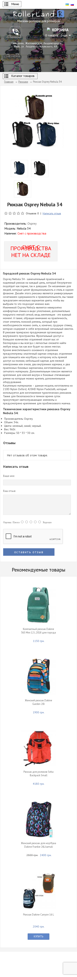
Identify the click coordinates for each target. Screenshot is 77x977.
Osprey (32, 223)
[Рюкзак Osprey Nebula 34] (37, 121)
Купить (38, 936)
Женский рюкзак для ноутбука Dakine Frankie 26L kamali (38, 845)
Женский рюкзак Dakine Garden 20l (38, 702)
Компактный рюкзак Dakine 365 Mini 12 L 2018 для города (38, 630)
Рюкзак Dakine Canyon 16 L (38, 914)
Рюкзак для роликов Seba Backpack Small (38, 773)
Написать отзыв (52, 213)
